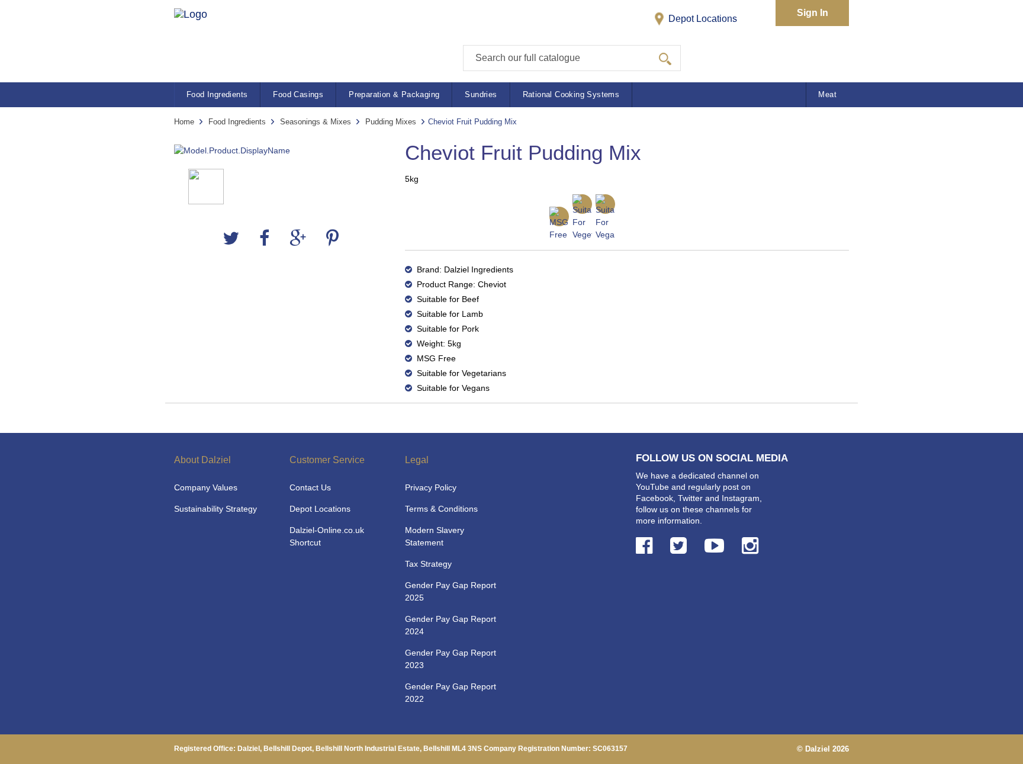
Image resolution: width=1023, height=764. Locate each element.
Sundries (481, 94)
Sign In (812, 13)
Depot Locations (701, 19)
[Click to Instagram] (752, 546)
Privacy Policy (430, 487)
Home (184, 121)
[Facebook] (264, 238)
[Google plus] (297, 238)
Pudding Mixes (390, 121)
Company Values (205, 487)
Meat (827, 94)
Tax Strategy (428, 564)
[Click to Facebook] (646, 546)
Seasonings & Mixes (315, 121)
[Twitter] (231, 238)
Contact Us (310, 487)
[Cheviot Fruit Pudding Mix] (280, 151)
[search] (665, 58)
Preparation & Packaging (394, 94)
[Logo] (202, 36)
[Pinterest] (332, 238)
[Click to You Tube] (716, 546)
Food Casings (298, 94)
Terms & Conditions (441, 508)
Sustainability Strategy (215, 508)
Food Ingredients (216, 94)
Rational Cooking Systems (571, 94)
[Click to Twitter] (680, 546)
